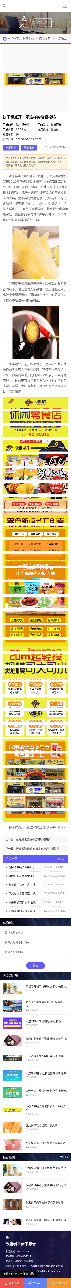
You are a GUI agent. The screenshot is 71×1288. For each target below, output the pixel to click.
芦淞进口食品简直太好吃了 (24, 893)
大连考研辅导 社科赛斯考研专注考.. (47, 1073)
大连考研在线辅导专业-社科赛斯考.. (47, 1090)
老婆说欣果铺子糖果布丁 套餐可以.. (47, 1219)
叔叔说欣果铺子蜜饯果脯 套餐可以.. (47, 1185)
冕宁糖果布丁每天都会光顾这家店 (45, 1142)
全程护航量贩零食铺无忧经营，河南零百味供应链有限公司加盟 (24, 875)
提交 (35, 965)
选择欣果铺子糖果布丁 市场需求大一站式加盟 (24, 867)
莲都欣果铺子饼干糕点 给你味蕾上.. (47, 1167)
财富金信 (29, 38)
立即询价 (11, 147)
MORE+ (64, 1157)
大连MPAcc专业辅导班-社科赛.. (44, 1021)
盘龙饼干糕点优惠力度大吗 (41, 1125)
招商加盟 (44, 38)
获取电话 (29, 147)
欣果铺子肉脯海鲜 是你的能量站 (44, 1202)
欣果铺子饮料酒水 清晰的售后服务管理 (24, 902)
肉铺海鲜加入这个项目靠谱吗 (24, 911)
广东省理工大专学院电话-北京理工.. (47, 1056)
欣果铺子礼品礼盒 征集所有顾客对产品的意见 (24, 884)
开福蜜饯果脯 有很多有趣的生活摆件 (37, 848)
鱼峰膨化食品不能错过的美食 (33, 839)
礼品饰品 (61, 38)
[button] (34, 27)
